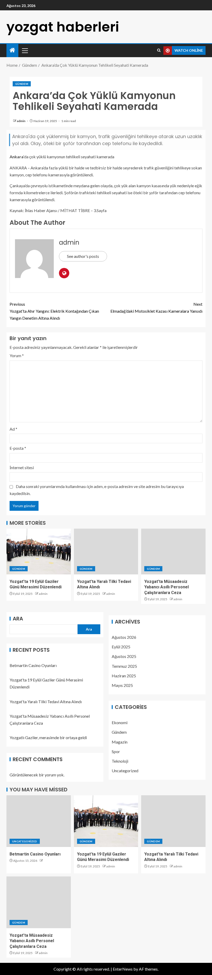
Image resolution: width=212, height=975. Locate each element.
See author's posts (83, 256)
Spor (116, 751)
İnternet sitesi (22, 467)
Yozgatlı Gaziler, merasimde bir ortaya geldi (48, 737)
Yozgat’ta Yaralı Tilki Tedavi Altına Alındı (46, 701)
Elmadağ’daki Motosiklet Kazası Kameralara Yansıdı (156, 307)
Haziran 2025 (124, 675)
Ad (13, 428)
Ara (18, 618)
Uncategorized (125, 770)
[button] (24, 50)
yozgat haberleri (62, 26)
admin (21, 121)
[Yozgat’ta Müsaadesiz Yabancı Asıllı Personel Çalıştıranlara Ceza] (173, 551)
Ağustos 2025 (124, 656)
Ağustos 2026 (124, 637)
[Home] (12, 50)
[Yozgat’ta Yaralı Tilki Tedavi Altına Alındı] (106, 551)
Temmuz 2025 (124, 666)
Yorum (17, 355)
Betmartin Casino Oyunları (33, 665)
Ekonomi (119, 722)
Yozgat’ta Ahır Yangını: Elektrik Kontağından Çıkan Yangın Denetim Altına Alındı (54, 311)
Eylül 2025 (121, 646)
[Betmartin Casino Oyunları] (38, 821)
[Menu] (24, 50)
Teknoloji (120, 761)
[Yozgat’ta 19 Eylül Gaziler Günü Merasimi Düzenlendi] (38, 551)
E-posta (18, 448)
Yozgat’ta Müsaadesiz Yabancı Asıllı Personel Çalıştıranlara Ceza (166, 587)
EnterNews (123, 968)
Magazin (119, 741)
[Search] (159, 50)
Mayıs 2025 (122, 685)
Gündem (21, 83)
